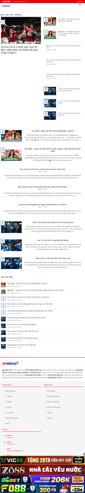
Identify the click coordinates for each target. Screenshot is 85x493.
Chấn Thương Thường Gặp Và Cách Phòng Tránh (68, 90)
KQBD (7, 423)
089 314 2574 (11, 444)
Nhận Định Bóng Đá (11, 418)
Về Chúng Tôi (51, 391)
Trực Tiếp (8, 407)
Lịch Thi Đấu (9, 413)
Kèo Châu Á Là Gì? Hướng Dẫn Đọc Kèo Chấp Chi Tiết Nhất (63, 61)
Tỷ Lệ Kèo (8, 402)
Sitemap (49, 418)
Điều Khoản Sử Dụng (53, 396)
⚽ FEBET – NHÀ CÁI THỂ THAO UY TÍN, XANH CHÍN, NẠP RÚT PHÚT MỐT (69, 33)
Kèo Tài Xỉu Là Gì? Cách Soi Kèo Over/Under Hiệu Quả (63, 47)
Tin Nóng (8, 396)
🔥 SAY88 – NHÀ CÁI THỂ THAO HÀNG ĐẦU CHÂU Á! (69, 20)
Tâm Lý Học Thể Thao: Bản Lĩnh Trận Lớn (69, 114)
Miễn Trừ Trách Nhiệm (54, 407)
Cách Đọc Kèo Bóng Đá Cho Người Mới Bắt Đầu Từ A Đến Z (63, 75)
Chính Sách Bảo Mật (53, 402)
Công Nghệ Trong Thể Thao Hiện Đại (21, 345)
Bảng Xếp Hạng (10, 391)
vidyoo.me (10, 437)
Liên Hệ (49, 413)
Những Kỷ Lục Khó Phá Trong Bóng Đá (22, 338)
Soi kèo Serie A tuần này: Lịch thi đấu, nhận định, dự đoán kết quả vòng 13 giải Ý (19, 49)
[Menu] (80, 5)
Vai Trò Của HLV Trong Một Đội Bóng (69, 102)
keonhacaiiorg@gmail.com (15, 451)
